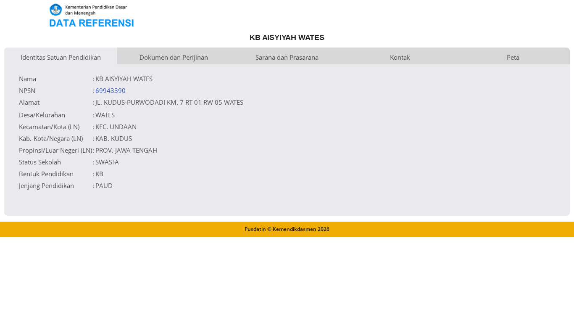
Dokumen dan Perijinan (174, 57)
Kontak (400, 57)
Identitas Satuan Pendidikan (61, 57)
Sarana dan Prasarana (287, 57)
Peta (513, 57)
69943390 (110, 90)
